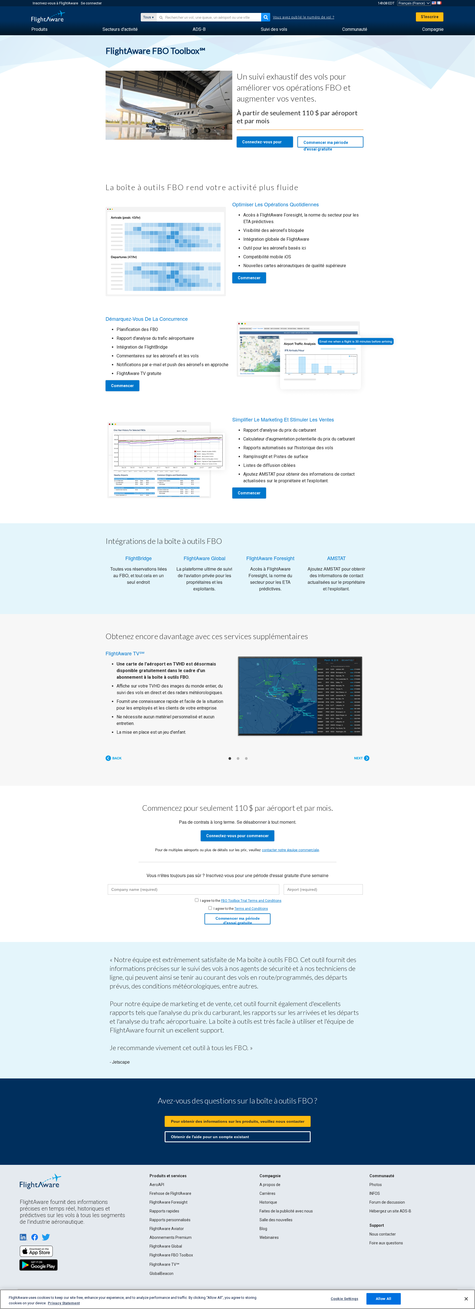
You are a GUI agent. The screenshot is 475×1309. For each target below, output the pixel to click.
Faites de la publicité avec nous (286, 1211)
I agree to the (240, 901)
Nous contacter (382, 1234)
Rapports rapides (164, 1211)
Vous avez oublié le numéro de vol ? (303, 17)
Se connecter (91, 3)
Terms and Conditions (251, 909)
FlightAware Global (166, 1246)
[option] (237, 693)
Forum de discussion (387, 1202)
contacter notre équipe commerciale (290, 849)
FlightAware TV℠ (164, 1264)
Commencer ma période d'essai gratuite (325, 143)
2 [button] (238, 758)
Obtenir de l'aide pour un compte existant (210, 1137)
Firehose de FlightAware (170, 1193)
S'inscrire (429, 17)
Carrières (267, 1193)
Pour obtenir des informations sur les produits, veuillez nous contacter (237, 1121)
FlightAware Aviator (167, 1228)
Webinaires (269, 1237)
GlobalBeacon (161, 1273)
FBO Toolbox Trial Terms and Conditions (251, 901)
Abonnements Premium (171, 1237)
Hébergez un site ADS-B (390, 1211)
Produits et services (168, 1176)
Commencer (249, 278)
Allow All (383, 1299)
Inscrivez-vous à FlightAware (55, 3)
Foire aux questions (386, 1243)
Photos (375, 1184)
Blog (263, 1228)
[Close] (466, 1299)
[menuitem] (39, 29)
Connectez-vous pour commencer (262, 143)
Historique (268, 1202)
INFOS (374, 1193)
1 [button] (230, 758)
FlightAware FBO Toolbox (171, 1255)
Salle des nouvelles (275, 1220)
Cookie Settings (344, 1299)
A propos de (269, 1184)
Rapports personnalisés (170, 1220)
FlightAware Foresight (168, 1202)
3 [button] (246, 758)
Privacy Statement (64, 1303)
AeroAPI (157, 1184)
